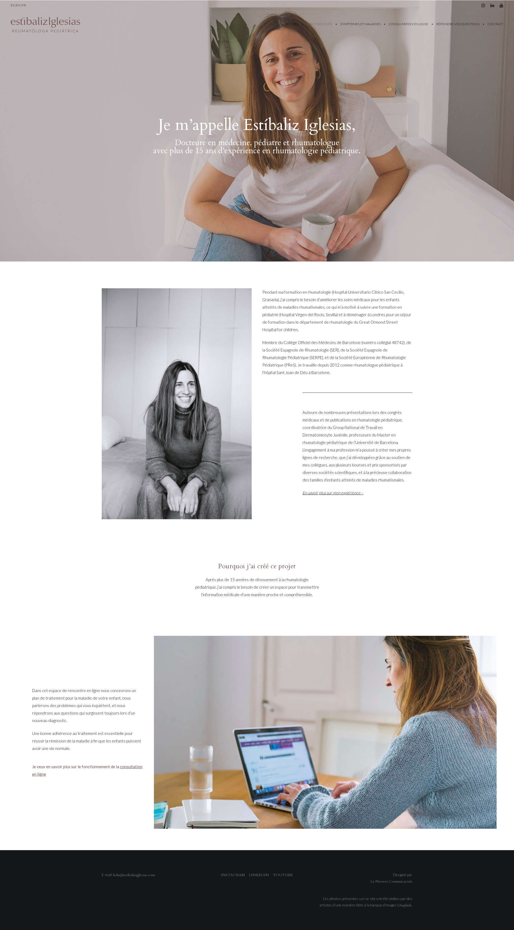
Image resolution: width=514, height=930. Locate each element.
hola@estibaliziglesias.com (134, 874)
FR (24, 5)
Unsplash (404, 905)
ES (12, 5)
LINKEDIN (259, 874)
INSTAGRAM (233, 874)
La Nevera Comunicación (391, 881)
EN (18, 5)
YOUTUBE (283, 874)
